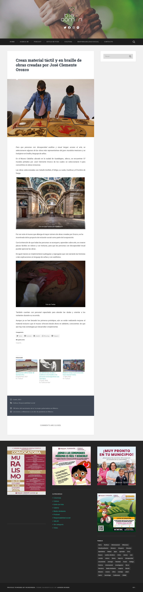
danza (113, 558)
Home (12, 42)
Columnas (57, 498)
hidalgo (131, 561)
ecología (110, 561)
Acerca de (24, 42)
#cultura (106, 545)
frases (125, 561)
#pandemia (101, 551)
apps (115, 551)
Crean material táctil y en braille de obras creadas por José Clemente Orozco (49, 65)
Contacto (108, 42)
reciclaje (120, 572)
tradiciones (116, 575)
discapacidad (129, 558)
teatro (100, 575)
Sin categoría (58, 524)
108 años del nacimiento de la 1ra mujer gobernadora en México (35, 408)
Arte (128, 551)
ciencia (125, 555)
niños (113, 572)
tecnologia (108, 575)
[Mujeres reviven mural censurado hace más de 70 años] (74, 365)
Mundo (127, 568)
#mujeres (121, 548)
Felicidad (118, 561)
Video (56, 528)
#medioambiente (103, 548)
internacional (109, 565)
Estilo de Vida (53, 42)
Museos (100, 572)
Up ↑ (134, 587)
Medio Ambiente (60, 511)
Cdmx (119, 555)
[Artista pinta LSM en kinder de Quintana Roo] (26, 365)
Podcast (37, 42)
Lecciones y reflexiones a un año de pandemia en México (33, 412)
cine (131, 555)
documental (101, 561)
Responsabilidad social (88, 42)
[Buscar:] (118, 56)
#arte (99, 545)
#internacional (115, 545)
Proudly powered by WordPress (21, 587)
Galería (56, 508)
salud (127, 572)
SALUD (56, 521)
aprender (122, 551)
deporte (120, 558)
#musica (128, 548)
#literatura (125, 545)
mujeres (120, 568)
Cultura (68, 42)
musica (108, 572)
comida (100, 558)
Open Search (134, 42)
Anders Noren (63, 587)
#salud (109, 551)
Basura (100, 555)
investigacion (119, 565)
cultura (107, 558)
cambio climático (110, 555)
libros (127, 565)
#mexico (113, 548)
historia (100, 565)
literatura (101, 568)
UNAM (124, 575)
